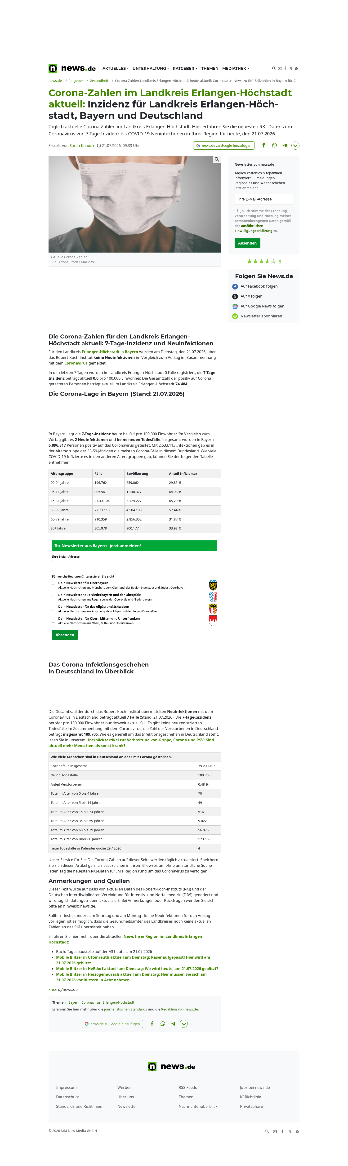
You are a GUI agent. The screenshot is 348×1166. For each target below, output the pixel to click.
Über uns (125, 1096)
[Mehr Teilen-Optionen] (295, 146)
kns (52, 989)
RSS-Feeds (188, 1087)
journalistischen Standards (125, 1009)
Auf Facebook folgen (259, 286)
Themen (210, 68)
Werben (124, 1087)
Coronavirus (91, 1002)
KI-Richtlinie (250, 1096)
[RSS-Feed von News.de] (296, 68)
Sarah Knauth (82, 145)
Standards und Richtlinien (79, 1106)
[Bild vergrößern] (217, 159)
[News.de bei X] (291, 68)
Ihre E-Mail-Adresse (67, 557)
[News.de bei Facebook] (285, 68)
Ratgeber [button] (184, 68)
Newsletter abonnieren (261, 316)
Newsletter (127, 1106)
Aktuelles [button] (115, 68)
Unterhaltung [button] (150, 68)
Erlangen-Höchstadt (118, 1002)
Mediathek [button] (234, 68)
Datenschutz (67, 1096)
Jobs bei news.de (255, 1087)
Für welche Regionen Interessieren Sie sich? (85, 576)
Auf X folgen (251, 296)
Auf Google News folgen (262, 306)
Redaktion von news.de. (180, 1009)
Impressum (66, 1087)
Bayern (74, 1002)
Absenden (65, 634)
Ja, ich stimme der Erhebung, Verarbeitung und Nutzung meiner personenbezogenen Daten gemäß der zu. (263, 221)
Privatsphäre (251, 1106)
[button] (223, 145)
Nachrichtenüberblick (198, 1106)
